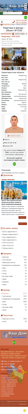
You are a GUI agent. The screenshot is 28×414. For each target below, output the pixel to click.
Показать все (22, 223)
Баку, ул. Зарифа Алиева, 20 (12, 361)
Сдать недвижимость (9, 386)
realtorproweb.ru (23, 404)
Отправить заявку (14, 135)
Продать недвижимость (10, 382)
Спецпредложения (8, 394)
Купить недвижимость (9, 380)
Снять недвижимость (9, 384)
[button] (14, 56)
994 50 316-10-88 (10, 143)
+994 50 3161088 (21, 21)
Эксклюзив (5, 396)
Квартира (7, 24)
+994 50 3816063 (21, 23)
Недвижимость (7, 378)
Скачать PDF (8, 146)
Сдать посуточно (7, 390)
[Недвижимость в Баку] (1, 24)
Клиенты (5, 376)
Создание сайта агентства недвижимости (17, 401)
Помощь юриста (7, 392)
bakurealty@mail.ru (9, 369)
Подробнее (22, 217)
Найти (25, 13)
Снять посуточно (7, 388)
